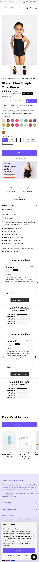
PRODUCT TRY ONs (9, 214)
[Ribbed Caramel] (3, 132)
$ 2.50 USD (25, 459)
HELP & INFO (6, 503)
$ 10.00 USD (9, 456)
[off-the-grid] (3, 125)
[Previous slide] (1, 283)
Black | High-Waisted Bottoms (10, 169)
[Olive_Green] (8, 125)
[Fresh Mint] (21, 120)
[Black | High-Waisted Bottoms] (29, 170)
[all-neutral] (3, 120)
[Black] (8, 120)
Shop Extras (19, 424)
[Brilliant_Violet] (12, 120)
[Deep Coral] (17, 120)
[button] (6, 91)
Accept (19, 550)
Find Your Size (6, 136)
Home (3, 78)
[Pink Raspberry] (12, 125)
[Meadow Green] (26, 120)
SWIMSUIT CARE (8, 205)
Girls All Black (11, 78)
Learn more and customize (19, 555)
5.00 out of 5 (24, 308)
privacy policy (7, 534)
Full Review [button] (9, 293)
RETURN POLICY (7, 210)
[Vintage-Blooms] (26, 125)
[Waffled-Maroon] (30, 125)
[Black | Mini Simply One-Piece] (15, 70)
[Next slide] (37, 283)
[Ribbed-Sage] (21, 125)
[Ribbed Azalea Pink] (17, 125)
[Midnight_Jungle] (35, 120)
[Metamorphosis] (30, 120)
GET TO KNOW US (9, 509)
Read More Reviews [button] (20, 300)
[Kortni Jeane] (8, 7)
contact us (18, 224)
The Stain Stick (6, 453)
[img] (10, 267)
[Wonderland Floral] (35, 125)
